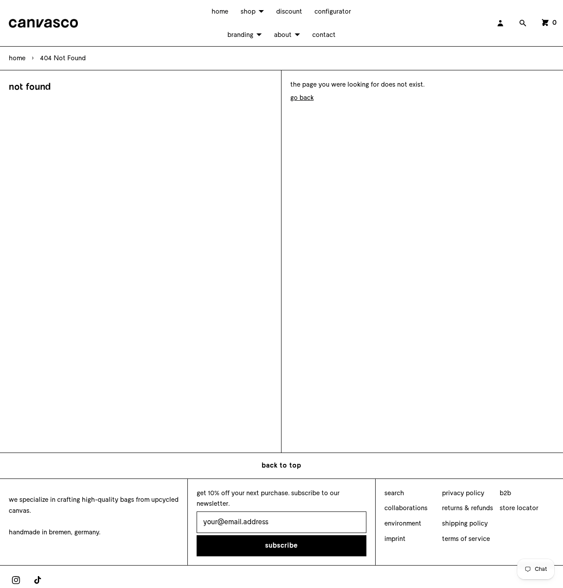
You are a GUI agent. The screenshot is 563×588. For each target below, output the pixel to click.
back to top (281, 465)
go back (302, 98)
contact (324, 35)
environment (402, 523)
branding (240, 35)
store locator (519, 508)
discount (289, 11)
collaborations (406, 508)
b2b (505, 493)
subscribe (281, 545)
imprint (395, 539)
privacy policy (463, 493)
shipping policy (465, 523)
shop (248, 11)
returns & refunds (467, 508)
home (220, 11)
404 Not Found (63, 58)
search (394, 493)
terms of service (466, 539)
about (283, 35)
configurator (332, 11)
